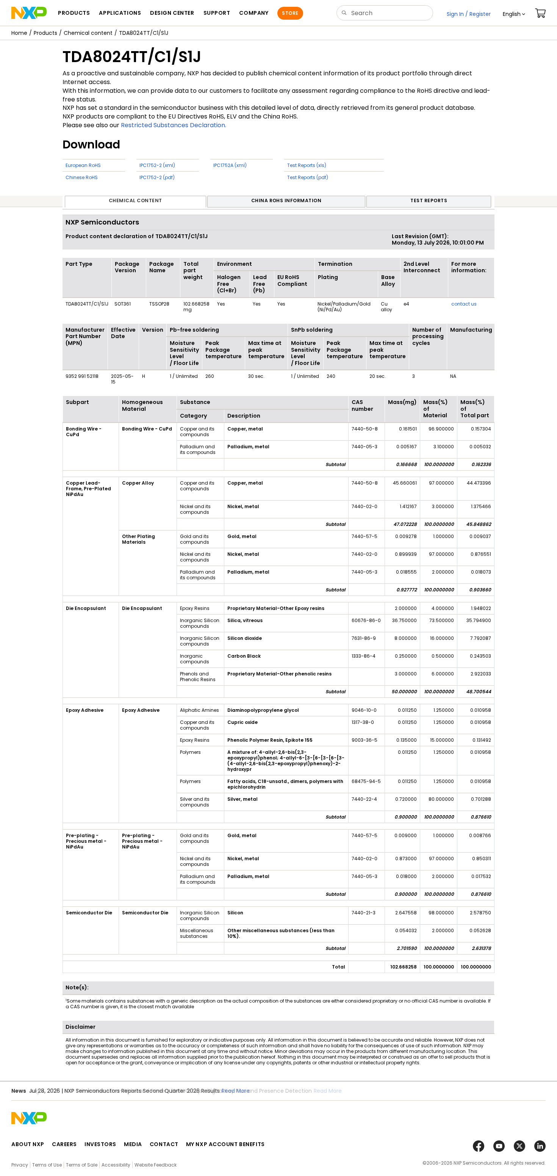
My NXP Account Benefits (225, 1144)
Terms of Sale (81, 1165)
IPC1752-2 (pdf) (157, 177)
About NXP (27, 1144)
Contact (164, 1144)
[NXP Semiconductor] (29, 13)
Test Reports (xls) (306, 165)
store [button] (290, 13)
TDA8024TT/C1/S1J (143, 33)
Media (133, 1144)
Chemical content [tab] (135, 200)
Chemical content (88, 33)
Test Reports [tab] (428, 200)
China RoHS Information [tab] (286, 200)
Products (45, 33)
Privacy (19, 1165)
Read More (236, 1091)
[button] (514, 14)
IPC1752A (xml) (230, 165)
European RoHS (83, 165)
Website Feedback (156, 1165)
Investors (100, 1144)
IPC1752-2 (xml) (157, 165)
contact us (464, 304)
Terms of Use (47, 1165)
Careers (64, 1144)
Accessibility (116, 1165)
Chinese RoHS (82, 177)
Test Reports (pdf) (307, 177)
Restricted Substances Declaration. (173, 125)
